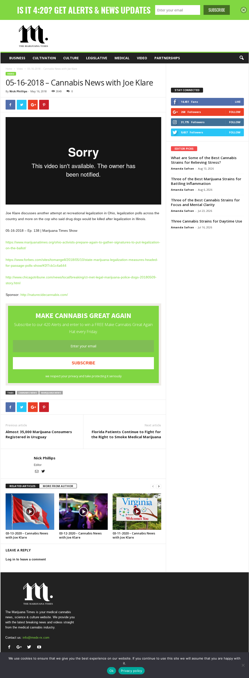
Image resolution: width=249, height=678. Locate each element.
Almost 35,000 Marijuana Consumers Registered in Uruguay (39, 434)
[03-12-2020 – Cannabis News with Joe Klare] (83, 511)
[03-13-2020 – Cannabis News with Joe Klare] (30, 511)
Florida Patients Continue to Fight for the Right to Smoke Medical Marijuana (126, 434)
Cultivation (44, 58)
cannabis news (27, 392)
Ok (111, 671)
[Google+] (20, 647)
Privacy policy (131, 671)
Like (237, 101)
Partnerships (167, 58)
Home (9, 68)
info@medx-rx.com (36, 637)
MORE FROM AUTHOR (58, 486)
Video (142, 58)
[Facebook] (10, 647)
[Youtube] (39, 647)
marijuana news (51, 392)
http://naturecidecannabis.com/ (44, 295)
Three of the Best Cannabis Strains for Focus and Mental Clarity (205, 202)
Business (17, 58)
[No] (242, 665)
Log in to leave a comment (26, 559)
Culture (71, 58)
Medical (122, 58)
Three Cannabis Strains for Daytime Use (206, 221)
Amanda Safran (182, 168)
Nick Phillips (18, 91)
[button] (241, 58)
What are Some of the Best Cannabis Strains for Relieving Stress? (204, 160)
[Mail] (37, 471)
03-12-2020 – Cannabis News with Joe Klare (80, 535)
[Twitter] (43, 471)
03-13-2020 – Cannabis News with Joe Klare (27, 535)
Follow (234, 112)
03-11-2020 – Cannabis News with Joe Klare (134, 535)
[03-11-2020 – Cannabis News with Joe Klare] (137, 511)
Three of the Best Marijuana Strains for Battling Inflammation (206, 181)
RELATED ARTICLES (22, 486)
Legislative (96, 58)
